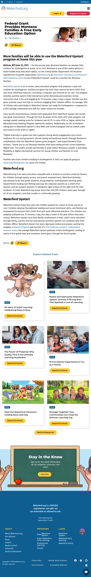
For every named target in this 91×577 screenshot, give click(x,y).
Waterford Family (66, 543)
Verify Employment (13, 551)
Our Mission (10, 536)
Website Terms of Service (57, 561)
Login (56, 13)
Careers (8, 542)
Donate (40, 548)
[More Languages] (2, 1)
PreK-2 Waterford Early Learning (44, 539)
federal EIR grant (21, 227)
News (7, 539)
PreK (43, 534)
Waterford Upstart (11, 86)
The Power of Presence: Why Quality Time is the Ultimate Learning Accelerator (19, 355)
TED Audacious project (56, 227)
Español (19, 2)
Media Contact (11, 545)
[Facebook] (75, 560)
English (10, 2)
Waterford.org (43, 75)
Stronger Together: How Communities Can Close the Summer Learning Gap (63, 415)
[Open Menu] (88, 8)
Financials (9, 548)
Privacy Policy (37, 561)
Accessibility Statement (58, 565)
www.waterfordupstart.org (15, 162)
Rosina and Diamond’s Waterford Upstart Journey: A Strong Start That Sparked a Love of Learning (66, 300)
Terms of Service (37, 565)
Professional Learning (42, 544)
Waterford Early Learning (65, 539)
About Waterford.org (13, 533)
